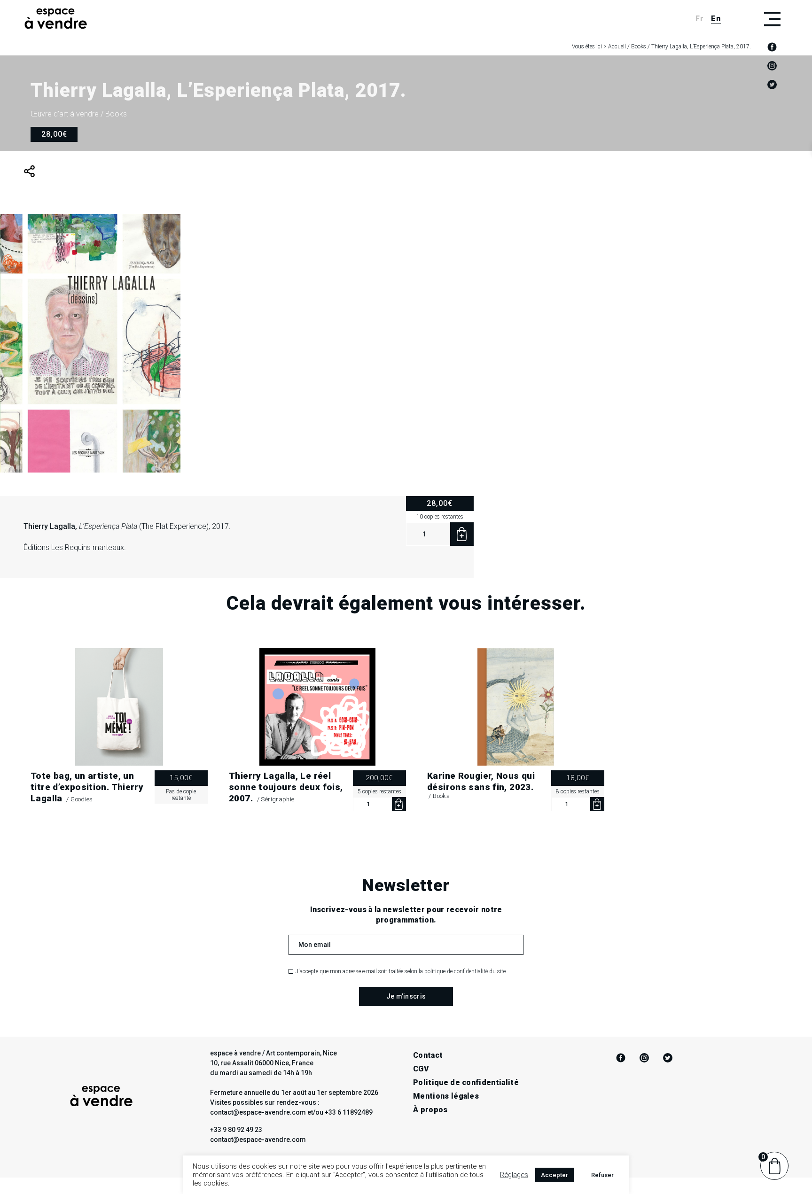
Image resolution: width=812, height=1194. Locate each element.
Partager (29, 171)
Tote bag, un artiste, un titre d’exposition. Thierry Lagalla (87, 787)
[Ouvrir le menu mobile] (772, 18)
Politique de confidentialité (466, 1082)
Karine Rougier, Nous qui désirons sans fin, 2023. (481, 781)
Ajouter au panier (462, 534)
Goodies (81, 799)
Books (638, 46)
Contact (428, 1055)
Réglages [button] (514, 1175)
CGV (421, 1068)
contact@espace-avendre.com (258, 1139)
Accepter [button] (554, 1174)
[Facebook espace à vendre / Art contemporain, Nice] (772, 47)
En (716, 18)
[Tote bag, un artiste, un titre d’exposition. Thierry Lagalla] (119, 707)
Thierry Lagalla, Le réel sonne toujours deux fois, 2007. (286, 787)
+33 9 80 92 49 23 (236, 1129)
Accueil (617, 46)
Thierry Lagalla (49, 526)
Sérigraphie (277, 799)
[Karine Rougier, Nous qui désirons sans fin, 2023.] (515, 707)
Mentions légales (446, 1096)
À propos (430, 1109)
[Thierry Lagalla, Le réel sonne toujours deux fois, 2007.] (317, 707)
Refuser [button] (602, 1174)
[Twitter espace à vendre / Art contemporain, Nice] (772, 84)
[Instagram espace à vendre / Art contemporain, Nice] (772, 65)
